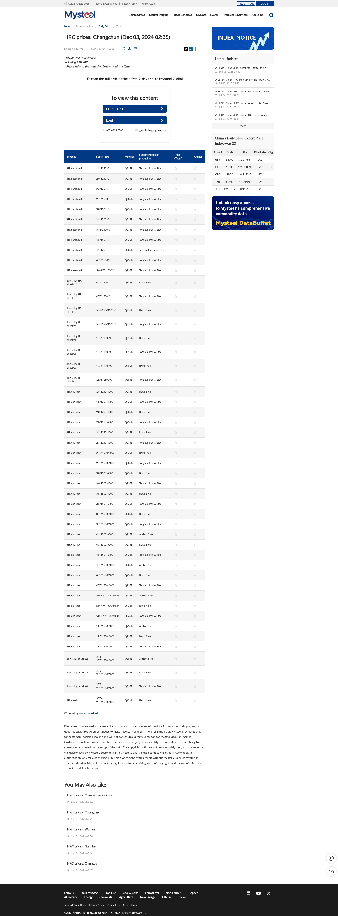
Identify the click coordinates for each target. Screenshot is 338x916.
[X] (186, 49)
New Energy (147, 897)
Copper (193, 892)
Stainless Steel (89, 892)
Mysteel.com (148, 3)
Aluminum (70, 897)
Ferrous (69, 892)
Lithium (166, 897)
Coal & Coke (130, 892)
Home (67, 26)
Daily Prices (105, 26)
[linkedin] (191, 49)
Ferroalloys (152, 892)
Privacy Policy (129, 3)
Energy (88, 897)
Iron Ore (110, 892)
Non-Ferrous (173, 892)
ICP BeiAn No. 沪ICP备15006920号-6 (128, 912)
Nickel (182, 897)
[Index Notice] (243, 38)
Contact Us (113, 905)
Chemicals (105, 897)
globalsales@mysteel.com (153, 130)
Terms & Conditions (107, 3)
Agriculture (126, 897)
